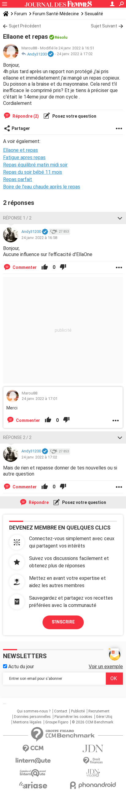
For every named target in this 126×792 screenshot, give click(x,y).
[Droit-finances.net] (93, 761)
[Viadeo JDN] (93, 773)
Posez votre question (73, 116)
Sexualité (94, 13)
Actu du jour (20, 666)
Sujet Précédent (25, 25)
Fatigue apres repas (24, 157)
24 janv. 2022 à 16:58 (39, 237)
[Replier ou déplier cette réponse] (120, 218)
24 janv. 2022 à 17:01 (39, 398)
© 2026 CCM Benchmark (92, 722)
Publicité (78, 711)
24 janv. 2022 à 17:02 (75, 54)
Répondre (38, 502)
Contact (60, 711)
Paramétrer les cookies (73, 717)
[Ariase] (33, 785)
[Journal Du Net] (93, 748)
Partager (21, 128)
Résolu (61, 37)
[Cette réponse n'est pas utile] (63, 267)
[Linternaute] (33, 761)
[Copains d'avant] (33, 773)
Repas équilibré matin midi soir (35, 165)
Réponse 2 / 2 (17, 437)
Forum (20, 13)
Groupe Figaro (56, 722)
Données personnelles (32, 717)
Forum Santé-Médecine (56, 13)
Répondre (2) (25, 116)
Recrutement (98, 711)
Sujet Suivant (104, 25)
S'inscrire (63, 621)
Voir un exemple (106, 666)
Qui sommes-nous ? (33, 711)
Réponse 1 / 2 (17, 218)
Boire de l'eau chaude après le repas (41, 187)
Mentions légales (27, 722)
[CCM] (33, 748)
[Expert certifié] (51, 54)
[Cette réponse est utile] (45, 267)
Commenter (24, 267)
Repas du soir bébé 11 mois (32, 172)
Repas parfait (17, 179)
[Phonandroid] (93, 785)
